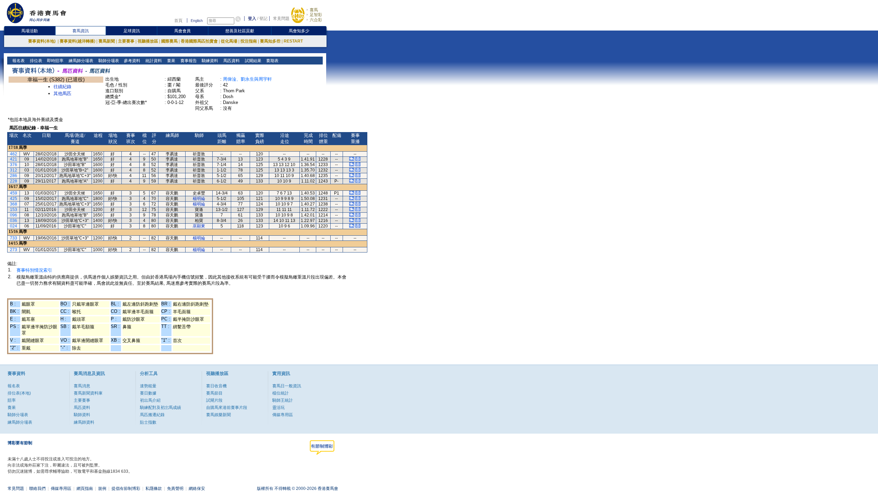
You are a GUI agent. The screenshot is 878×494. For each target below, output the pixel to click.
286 (13, 175)
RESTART (293, 41)
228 (13, 181)
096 (13, 215)
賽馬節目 (214, 393)
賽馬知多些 (270, 41)
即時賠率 (54, 60)
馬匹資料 (231, 60)
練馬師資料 (84, 422)
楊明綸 (199, 198)
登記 (263, 18)
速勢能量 (148, 386)
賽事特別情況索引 (34, 270)
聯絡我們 (37, 488)
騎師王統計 (282, 400)
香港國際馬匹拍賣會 (199, 41)
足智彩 (316, 14)
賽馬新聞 (106, 41)
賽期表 (271, 60)
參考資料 (131, 60)
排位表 (35, 60)
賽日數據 (148, 393)
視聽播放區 (148, 41)
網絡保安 (197, 488)
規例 (102, 488)
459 (13, 193)
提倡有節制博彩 (125, 488)
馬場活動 (29, 30)
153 (13, 209)
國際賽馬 (169, 41)
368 (13, 204)
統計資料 (153, 60)
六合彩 (316, 19)
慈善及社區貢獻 (239, 30)
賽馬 (314, 10)
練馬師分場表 (80, 60)
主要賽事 (126, 41)
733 (13, 238)
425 (13, 198)
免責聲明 (175, 488)
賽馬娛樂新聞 (218, 414)
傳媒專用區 (282, 414)
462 (13, 154)
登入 (252, 18)
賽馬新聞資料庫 (88, 393)
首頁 (178, 20)
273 (13, 249)
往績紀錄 (62, 86)
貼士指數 (148, 422)
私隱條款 (153, 488)
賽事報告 (188, 60)
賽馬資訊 (80, 30)
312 (13, 170)
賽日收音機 (216, 386)
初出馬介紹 (150, 400)
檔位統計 (280, 393)
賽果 (170, 60)
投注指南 (248, 41)
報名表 (18, 60)
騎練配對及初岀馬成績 (160, 407)
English (197, 21)
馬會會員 (182, 30)
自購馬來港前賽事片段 (226, 407)
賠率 (12, 400)
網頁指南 (84, 488)
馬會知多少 (299, 30)
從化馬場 (229, 41)
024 (13, 226)
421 (13, 159)
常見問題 (281, 18)
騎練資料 (209, 60)
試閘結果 (252, 60)
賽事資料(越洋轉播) (77, 41)
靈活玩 (278, 407)
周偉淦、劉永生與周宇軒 (247, 79)
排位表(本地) (19, 393)
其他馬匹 (62, 93)
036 (13, 220)
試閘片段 (214, 400)
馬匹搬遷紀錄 (152, 414)
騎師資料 (82, 414)
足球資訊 (131, 30)
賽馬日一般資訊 (286, 386)
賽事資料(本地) (42, 41)
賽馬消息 (82, 386)
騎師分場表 (108, 60)
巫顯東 (199, 226)
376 (13, 164)
